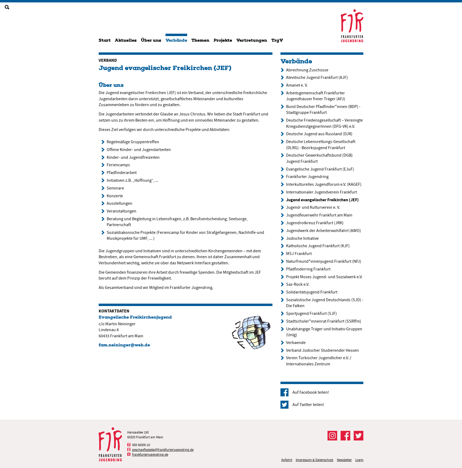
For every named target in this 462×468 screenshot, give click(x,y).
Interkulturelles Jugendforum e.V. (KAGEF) (323, 184)
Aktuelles (126, 40)
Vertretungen (251, 40)
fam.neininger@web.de (124, 344)
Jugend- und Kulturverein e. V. (313, 207)
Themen (200, 40)
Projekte (223, 40)
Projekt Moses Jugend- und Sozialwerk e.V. (324, 277)
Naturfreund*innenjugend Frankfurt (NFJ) (323, 261)
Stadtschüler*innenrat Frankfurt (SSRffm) (323, 321)
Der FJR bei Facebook (345, 435)
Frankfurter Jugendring (307, 176)
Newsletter (344, 460)
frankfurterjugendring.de (150, 454)
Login (359, 460)
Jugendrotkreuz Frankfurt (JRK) (315, 223)
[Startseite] (352, 25)
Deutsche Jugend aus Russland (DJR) (319, 134)
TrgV (277, 40)
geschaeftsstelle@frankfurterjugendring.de (163, 449)
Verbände (176, 40)
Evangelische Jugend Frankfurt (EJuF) (320, 169)
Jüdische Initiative (302, 238)
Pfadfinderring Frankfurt (308, 269)
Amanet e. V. (297, 85)
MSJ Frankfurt (299, 253)
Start (105, 40)
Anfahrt (286, 460)
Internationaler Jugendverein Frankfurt (321, 192)
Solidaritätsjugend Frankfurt (311, 292)
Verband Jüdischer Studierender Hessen (322, 350)
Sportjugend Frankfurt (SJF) (311, 313)
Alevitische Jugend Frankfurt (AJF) (317, 77)
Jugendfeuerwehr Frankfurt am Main (319, 215)
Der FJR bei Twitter (358, 435)
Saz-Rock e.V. (297, 284)
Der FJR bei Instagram (332, 435)
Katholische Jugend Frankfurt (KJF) (318, 246)
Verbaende (296, 342)
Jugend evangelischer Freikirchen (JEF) (165, 68)
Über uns (151, 40)
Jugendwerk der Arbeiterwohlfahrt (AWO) (323, 230)
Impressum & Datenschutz (314, 460)
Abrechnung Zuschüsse (307, 70)
